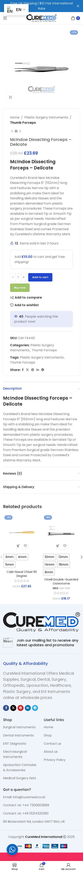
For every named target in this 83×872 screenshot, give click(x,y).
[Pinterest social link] (32, 370)
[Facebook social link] (23, 370)
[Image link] (41, 621)
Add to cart (40, 277)
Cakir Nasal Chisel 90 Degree (22, 574)
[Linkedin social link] (37, 370)
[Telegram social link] (42, 370)
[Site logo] (41, 17)
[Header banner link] (35, 6)
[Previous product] (12, 131)
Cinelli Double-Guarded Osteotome (61, 581)
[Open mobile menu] (5, 18)
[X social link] (27, 370)
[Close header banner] (78, 6)
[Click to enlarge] (10, 97)
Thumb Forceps (23, 122)
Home (15, 117)
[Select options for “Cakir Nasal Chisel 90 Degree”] (18, 545)
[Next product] (20, 131)
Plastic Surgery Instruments (46, 117)
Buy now (20, 288)
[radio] (9, 557)
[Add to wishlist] (25, 545)
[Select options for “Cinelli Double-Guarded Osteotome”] (57, 545)
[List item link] (20, 727)
